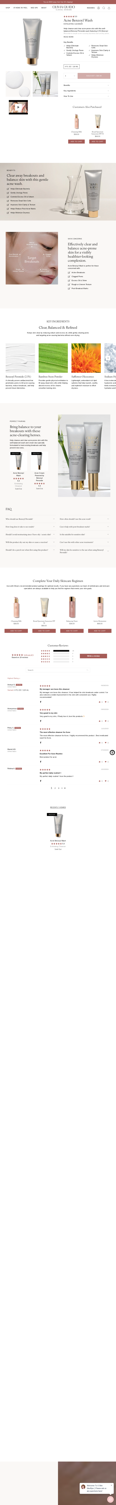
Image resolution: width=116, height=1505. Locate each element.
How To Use (68, 96)
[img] (45, 686)
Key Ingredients (70, 91)
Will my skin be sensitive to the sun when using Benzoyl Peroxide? (82, 551)
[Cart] (109, 8)
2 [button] (55, 788)
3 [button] (58, 788)
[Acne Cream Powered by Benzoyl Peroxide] (39, 461)
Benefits (67, 85)
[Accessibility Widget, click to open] (112, 752)
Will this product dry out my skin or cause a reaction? (27, 542)
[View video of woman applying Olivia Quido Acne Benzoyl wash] (18, 107)
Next (108, 358)
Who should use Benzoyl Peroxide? (19, 519)
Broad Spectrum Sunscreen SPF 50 (97, 133)
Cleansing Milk (76, 132)
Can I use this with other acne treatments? (76, 542)
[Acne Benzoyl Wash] (18, 461)
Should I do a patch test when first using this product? (27, 550)
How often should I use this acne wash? (75, 519)
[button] (8, 8)
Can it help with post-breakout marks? (75, 526)
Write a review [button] (93, 656)
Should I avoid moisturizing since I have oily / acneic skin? (28, 534)
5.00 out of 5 (28, 655)
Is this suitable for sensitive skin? (72, 534)
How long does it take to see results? (20, 526)
